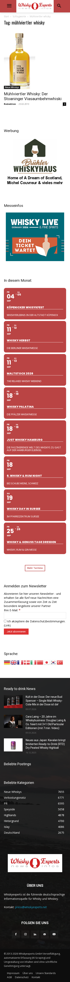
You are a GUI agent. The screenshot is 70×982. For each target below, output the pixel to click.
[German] (7, 662)
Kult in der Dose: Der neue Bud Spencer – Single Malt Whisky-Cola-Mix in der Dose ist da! (44, 700)
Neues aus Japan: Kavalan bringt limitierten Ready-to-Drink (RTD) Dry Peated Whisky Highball (46, 744)
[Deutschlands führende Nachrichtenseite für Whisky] (35, 6)
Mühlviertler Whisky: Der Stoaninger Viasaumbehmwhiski (33, 96)
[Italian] (33, 662)
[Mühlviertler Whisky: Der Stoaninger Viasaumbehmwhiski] (35, 59)
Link (7, 625)
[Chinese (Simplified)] (40, 662)
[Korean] (53, 662)
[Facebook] (16, 934)
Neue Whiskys (12, 87)
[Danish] (27, 662)
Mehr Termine (35, 568)
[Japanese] (47, 662)
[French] (20, 662)
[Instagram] (25, 934)
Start (6, 16)
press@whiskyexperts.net (31, 907)
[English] (13, 662)
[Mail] (44, 934)
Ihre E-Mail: (12, 610)
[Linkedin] (35, 934)
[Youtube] (54, 934)
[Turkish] (60, 662)
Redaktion (10, 103)
